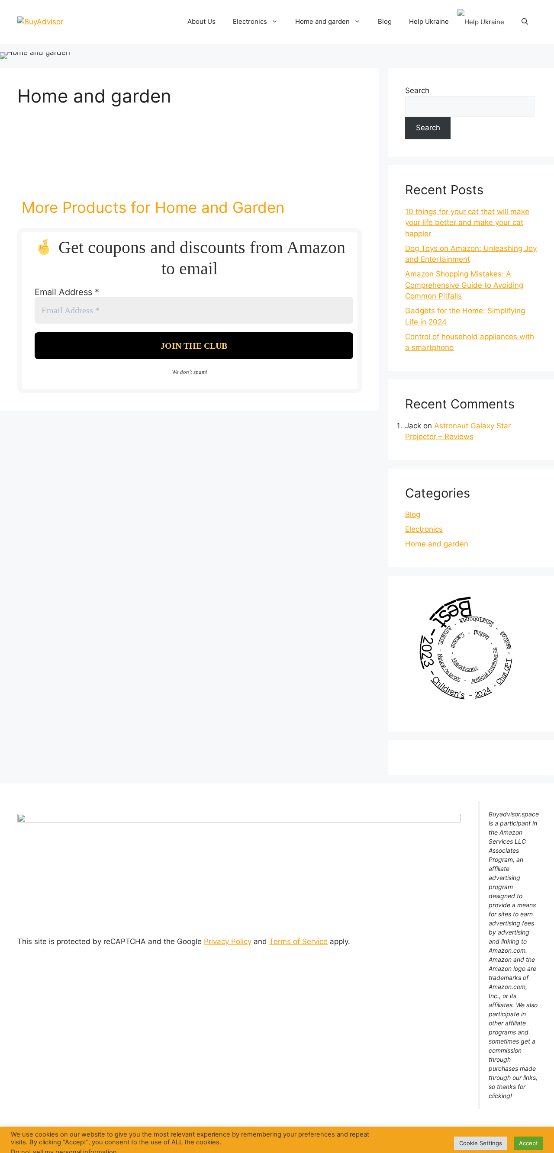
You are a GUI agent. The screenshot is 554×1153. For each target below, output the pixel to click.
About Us (201, 21)
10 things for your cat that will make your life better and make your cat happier (467, 222)
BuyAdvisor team (322, 1139)
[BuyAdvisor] (40, 21)
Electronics (250, 21)
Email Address (67, 292)
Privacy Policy (227, 941)
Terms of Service (298, 941)
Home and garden (322, 21)
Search (417, 90)
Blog (385, 21)
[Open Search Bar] (525, 22)
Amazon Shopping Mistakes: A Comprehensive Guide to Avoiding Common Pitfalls (464, 285)
